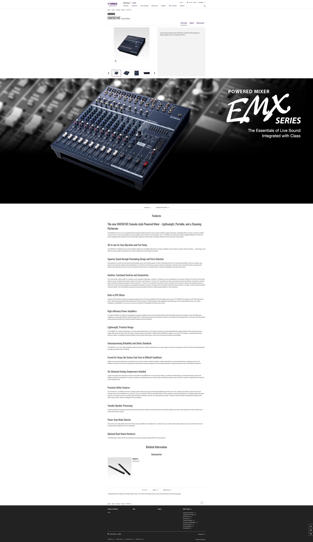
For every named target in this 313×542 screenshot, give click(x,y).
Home (109, 9)
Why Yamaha (173, 6)
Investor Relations (187, 526)
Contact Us (110, 539)
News (134, 509)
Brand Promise (186, 516)
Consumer (200, 2)
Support (163, 6)
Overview (184, 23)
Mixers (123, 9)
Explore (182, 6)
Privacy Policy (129, 539)
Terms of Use (119, 539)
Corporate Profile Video (188, 514)
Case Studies (144, 6)
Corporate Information (188, 512)
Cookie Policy (138, 539)
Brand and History (187, 524)
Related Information (161, 207)
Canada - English (193, 2)
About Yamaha (186, 509)
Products (125, 6)
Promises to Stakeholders (189, 522)
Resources (155, 6)
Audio (134, 3)
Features (146, 207)
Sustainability (186, 528)
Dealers (181, 2)
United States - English (115, 534)
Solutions (134, 6)
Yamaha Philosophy (187, 520)
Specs (192, 23)
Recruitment (186, 518)
